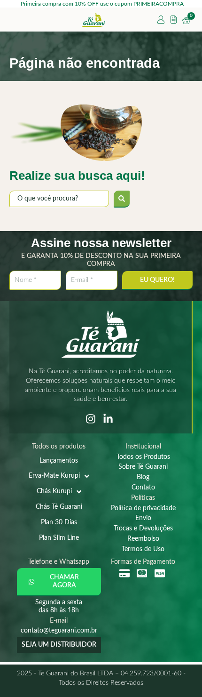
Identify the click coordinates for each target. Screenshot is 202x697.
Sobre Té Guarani (143, 467)
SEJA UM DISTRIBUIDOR (59, 644)
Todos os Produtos (143, 457)
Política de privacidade (143, 508)
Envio (143, 518)
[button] (59, 582)
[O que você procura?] (59, 199)
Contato (143, 487)
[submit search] (122, 199)
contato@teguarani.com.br (59, 630)
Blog (143, 477)
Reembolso (143, 539)
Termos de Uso (143, 549)
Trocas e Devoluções (143, 528)
